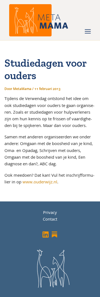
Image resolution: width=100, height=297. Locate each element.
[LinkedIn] (45, 234)
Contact (50, 219)
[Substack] (54, 234)
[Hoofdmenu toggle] (87, 31)
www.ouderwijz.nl (39, 181)
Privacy (50, 212)
